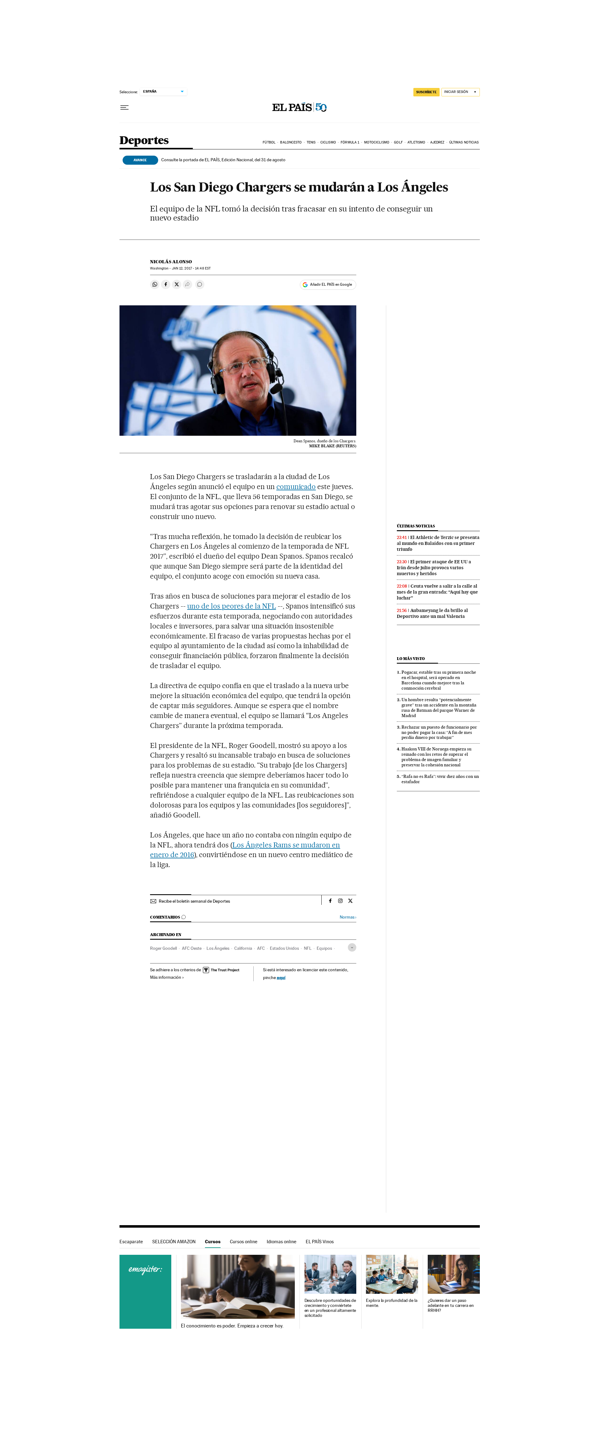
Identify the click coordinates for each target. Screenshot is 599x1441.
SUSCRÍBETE (426, 92)
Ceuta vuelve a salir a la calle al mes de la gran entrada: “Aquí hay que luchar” (437, 592)
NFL (308, 948)
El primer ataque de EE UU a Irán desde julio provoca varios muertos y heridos (434, 567)
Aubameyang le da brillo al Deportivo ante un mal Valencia (432, 613)
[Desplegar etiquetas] (352, 947)
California (243, 948)
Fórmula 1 (350, 142)
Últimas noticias (464, 142)
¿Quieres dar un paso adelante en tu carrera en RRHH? (451, 1305)
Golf (398, 142)
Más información (165, 977)
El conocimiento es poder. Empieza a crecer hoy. (232, 1326)
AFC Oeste (192, 948)
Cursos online (243, 1241)
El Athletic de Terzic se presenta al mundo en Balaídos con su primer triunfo (438, 543)
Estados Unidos (284, 948)
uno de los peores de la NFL (231, 606)
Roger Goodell (163, 948)
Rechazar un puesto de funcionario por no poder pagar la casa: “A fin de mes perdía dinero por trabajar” (439, 732)
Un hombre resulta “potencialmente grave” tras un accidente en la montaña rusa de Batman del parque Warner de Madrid (439, 707)
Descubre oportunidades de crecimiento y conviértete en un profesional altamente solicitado (330, 1308)
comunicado (296, 486)
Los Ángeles (218, 948)
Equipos (324, 948)
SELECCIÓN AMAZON (174, 1241)
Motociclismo (376, 142)
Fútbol (269, 142)
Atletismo (416, 142)
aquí (281, 977)
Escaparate (131, 1241)
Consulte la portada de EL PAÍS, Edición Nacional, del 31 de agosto (223, 159)
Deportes (144, 141)
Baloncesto (291, 142)
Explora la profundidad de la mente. (391, 1303)
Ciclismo (328, 142)
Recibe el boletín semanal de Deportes (194, 901)
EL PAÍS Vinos (320, 1241)
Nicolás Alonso (171, 261)
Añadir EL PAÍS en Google (331, 284)
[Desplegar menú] (124, 108)
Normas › (348, 917)
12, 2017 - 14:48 (191, 268)
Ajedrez (437, 142)
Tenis (311, 142)
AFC (261, 948)
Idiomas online (281, 1241)
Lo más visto (411, 658)
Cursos (213, 1241)
